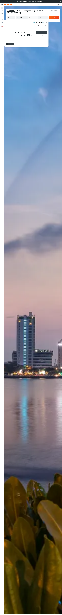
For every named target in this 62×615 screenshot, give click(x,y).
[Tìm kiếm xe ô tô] (2, 13)
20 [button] (24, 38)
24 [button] (15, 41)
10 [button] (15, 35)
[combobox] (25, 15)
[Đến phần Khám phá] (2, 17)
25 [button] (18, 41)
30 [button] (12, 43)
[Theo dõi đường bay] (2, 19)
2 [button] (12, 32)
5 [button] (21, 32)
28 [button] (6, 43)
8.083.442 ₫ (12, 11)
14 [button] (6, 38)
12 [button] (21, 35)
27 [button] (24, 41)
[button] (60, 1)
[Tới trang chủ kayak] (8, 4)
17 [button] (15, 38)
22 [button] (9, 41)
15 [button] (9, 38)
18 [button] (18, 38)
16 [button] (12, 38)
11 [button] (18, 35)
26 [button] (21, 41)
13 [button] (24, 35)
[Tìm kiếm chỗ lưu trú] (2, 11)
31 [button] (42, 43)
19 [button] (21, 38)
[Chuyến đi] (2, 22)
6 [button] (24, 32)
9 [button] (12, 35)
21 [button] (6, 41)
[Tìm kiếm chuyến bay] (2, 8)
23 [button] (12, 41)
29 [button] (9, 43)
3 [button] (15, 32)
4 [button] (18, 32)
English (40, 1)
